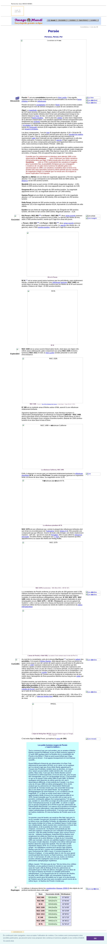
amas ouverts (70, 215)
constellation (41, 105)
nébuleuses (41, 101)
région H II (64, 531)
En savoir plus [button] (8, 941)
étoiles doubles (37, 118)
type (48, 132)
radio (34, 138)
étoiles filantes (45, 661)
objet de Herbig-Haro (45, 696)
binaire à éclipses (31, 129)
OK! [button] (95, 938)
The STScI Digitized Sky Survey (49, 404)
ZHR (32, 665)
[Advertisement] (63, 11)
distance (25, 181)
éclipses (37, 121)
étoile (58, 105)
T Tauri (56, 537)
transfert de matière (76, 134)
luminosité (33, 127)
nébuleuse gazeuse (59, 282)
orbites (59, 118)
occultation (27, 125)
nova (58, 738)
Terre (37, 116)
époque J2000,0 (63, 888)
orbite (78, 676)
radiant (77, 659)
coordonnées (51, 888)
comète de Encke (28, 689)
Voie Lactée (62, 97)
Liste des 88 (94, 27)
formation (54, 535)
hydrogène (50, 531)
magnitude (33, 110)
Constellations (84, 27)
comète (44, 672)
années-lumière (44, 227)
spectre (59, 140)
